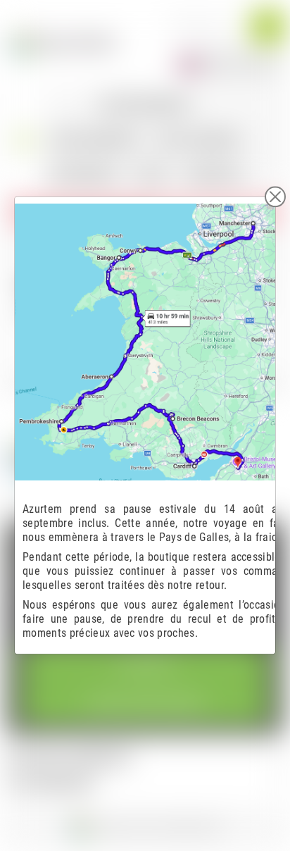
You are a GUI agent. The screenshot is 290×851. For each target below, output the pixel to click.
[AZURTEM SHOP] (62, 42)
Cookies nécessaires (144, 704)
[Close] (275, 196)
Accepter (145, 665)
